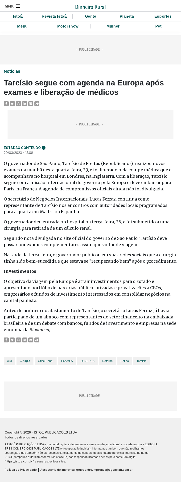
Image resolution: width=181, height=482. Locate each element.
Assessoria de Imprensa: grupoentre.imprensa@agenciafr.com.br (86, 469)
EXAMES (67, 361)
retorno (107, 361)
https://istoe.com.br (19, 461)
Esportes (163, 16)
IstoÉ (18, 16)
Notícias (12, 71)
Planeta (127, 16)
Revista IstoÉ (54, 16)
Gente (90, 16)
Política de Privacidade (21, 469)
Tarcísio (142, 361)
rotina (124, 361)
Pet (158, 26)
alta (9, 361)
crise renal (45, 361)
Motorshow (67, 26)
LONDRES (88, 361)
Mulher (113, 26)
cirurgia (25, 361)
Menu (22, 26)
